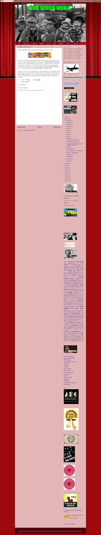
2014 (66, 173)
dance (79, 280)
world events (67, 339)
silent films (74, 324)
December (69, 120)
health (71, 294)
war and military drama (75, 336)
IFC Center (81, 295)
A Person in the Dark (68, 356)
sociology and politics (77, 325)
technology (67, 331)
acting (69, 261)
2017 (66, 167)
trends (76, 333)
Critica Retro (67, 363)
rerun (81, 319)
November (69, 122)
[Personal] (66, 523)
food (71, 291)
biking (71, 269)
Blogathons (61, 43)
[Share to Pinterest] (39, 80)
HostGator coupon (78, 515)
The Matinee (67, 381)
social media (67, 325)
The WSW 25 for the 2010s (72, 141)
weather (66, 337)
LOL (75, 304)
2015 (66, 171)
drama (75, 282)
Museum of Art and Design (73, 310)
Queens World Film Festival (52, 62)
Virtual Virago (67, 384)
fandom (74, 284)
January (69, 161)
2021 (66, 117)
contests (65, 280)
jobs (67, 297)
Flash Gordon (69, 154)
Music (48, 43)
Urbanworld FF (73, 334)
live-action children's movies (70, 303)
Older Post (57, 127)
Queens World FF (25, 81)
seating (79, 322)
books (70, 272)
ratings (75, 319)
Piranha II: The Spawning (72, 152)
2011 (66, 179)
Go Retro (66, 366)
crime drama (72, 280)
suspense (66, 329)
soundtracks (70, 327)
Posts (67, 243)
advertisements (71, 263)
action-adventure (79, 261)
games (79, 292)
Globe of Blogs (74, 518)
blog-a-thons (80, 269)
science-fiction (69, 322)
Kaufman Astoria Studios (76, 297)
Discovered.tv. (48, 68)
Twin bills (69, 43)
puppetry (72, 317)
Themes (54, 43)
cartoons (66, 275)
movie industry (71, 306)
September (69, 126)
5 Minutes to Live (70, 148)
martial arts (80, 304)
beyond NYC (75, 267)
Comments (68, 245)
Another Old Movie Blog (69, 358)
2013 (66, 175)
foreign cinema (79, 291)
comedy (77, 278)
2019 (66, 163)
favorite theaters (75, 286)
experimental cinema (78, 283)
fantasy (81, 284)
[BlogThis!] (35, 80)
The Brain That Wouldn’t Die (73, 139)
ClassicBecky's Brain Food (70, 361)
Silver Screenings (68, 377)
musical (66, 313)
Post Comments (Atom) (29, 130)
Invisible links (69, 156)
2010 (66, 180)
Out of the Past (67, 374)
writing (76, 339)
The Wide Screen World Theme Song (73, 77)
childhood (74, 275)
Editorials (42, 43)
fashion (67, 286)
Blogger (80, 531)
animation (78, 266)
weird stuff (73, 337)
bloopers (65, 272)
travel (70, 333)
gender (65, 294)
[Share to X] (37, 80)
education (68, 283)
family (67, 284)
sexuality (66, 324)
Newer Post (21, 127)
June (68, 132)
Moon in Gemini (67, 368)
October (69, 124)
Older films (26, 43)
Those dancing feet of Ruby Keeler (74, 150)
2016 (66, 169)
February (69, 159)
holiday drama (79, 294)
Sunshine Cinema (78, 328)
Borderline (68, 146)
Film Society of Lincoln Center (75, 287)
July (68, 130)
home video (67, 295)
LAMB (65, 298)
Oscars (66, 314)
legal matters (72, 298)
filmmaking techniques (70, 289)
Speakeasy (66, 379)
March (68, 138)
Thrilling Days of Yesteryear (70, 382)
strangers (68, 328)
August (68, 128)
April (68, 136)
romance (71, 321)
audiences (66, 267)
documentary (67, 282)
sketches (81, 324)
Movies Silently (67, 370)
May (68, 134)
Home (19, 43)
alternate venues (76, 264)
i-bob (70, 531)
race (69, 319)
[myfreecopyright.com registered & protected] (73, 511)
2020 (66, 119)
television (75, 332)
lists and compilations (77, 300)
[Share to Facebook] (38, 80)
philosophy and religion (72, 316)
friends (69, 293)
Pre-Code (66, 375)
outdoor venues (74, 314)
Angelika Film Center (68, 266)
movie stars (79, 308)
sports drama (80, 327)
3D (64, 261)
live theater (78, 301)
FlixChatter (66, 365)
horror (74, 295)
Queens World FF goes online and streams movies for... (74, 144)
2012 (66, 177)
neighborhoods (76, 313)
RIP (65, 321)
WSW (72, 340)
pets (82, 314)
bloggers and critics (74, 270)
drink (82, 282)
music (78, 311)
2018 (66, 165)
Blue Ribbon (76, 43)
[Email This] (34, 80)
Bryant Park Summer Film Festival (75, 273)
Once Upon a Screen (69, 372)
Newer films (34, 43)
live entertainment (70, 301)
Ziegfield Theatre (80, 340)
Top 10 (65, 333)
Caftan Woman (67, 359)
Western (79, 337)
